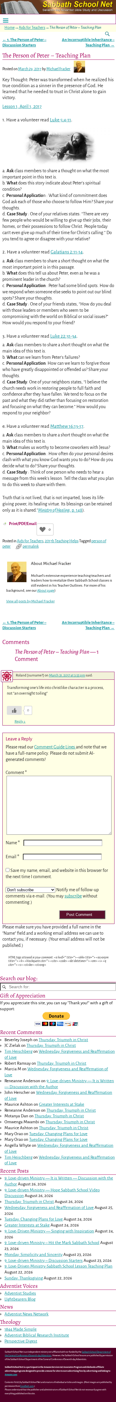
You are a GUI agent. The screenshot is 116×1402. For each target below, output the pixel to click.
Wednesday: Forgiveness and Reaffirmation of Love (49, 1207)
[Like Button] (42, 529)
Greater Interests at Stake (61, 1104)
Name (13, 842)
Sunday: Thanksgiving (23, 1278)
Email (12, 856)
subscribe (73, 896)
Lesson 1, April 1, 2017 (22, 106)
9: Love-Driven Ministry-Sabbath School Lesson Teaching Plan (58, 1266)
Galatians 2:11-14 (67, 252)
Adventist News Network (26, 1314)
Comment (16, 772)
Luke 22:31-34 (63, 336)
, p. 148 (60, 510)
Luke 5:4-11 (60, 120)
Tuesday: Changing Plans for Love (58, 1134)
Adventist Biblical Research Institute (36, 1335)
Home (9, 28)
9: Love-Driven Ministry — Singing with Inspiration (49, 1231)
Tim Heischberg (18, 1051)
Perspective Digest (20, 1341)
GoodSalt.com (27, 1386)
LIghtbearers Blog (19, 1299)
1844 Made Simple (20, 1329)
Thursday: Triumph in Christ (63, 1040)
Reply (20, 721)
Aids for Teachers (32, 28)
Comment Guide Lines (55, 747)
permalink (31, 546)
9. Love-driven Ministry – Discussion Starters (43, 1260)
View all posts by (30, 601)
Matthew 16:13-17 (66, 426)
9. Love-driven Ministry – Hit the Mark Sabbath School (51, 1242)
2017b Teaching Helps (62, 541)
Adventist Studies (20, 1293)
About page (45, 591)
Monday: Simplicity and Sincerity (33, 1254)
